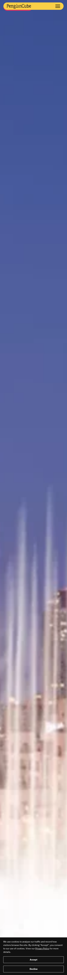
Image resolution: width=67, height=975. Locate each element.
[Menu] (56, 5)
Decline (34, 968)
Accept (33, 959)
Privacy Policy (42, 948)
